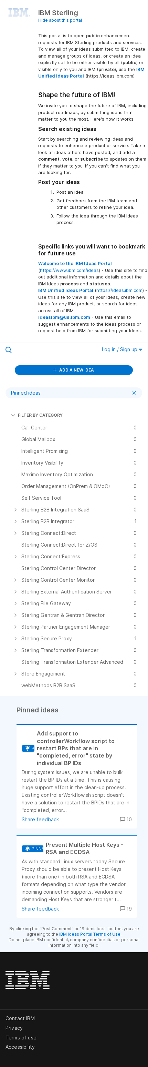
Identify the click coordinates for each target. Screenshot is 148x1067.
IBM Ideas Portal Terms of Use (89, 934)
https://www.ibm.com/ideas (69, 270)
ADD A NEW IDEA (76, 370)
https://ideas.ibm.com (119, 290)
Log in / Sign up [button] (120, 349)
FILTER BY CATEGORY (40, 415)
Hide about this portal (60, 20)
